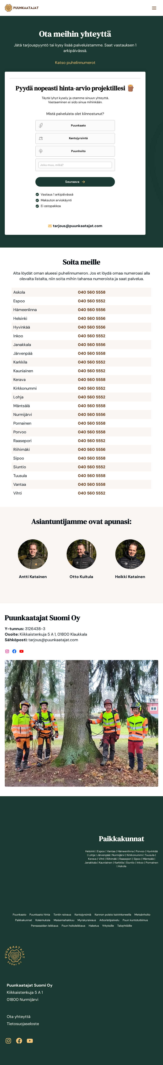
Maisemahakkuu (63, 920)
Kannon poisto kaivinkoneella (113, 914)
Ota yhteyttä (19, 1016)
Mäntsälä (94, 862)
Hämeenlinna (131, 851)
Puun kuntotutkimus (136, 920)
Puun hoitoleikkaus (73, 925)
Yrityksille (108, 925)
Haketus (93, 925)
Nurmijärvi (130, 855)
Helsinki (95, 851)
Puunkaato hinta (38, 914)
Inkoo (108, 866)
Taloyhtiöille (125, 925)
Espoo (106, 851)
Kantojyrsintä (82, 914)
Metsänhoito (144, 914)
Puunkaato (18, 914)
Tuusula (92, 859)
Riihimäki (123, 859)
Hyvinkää (91, 855)
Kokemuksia (42, 920)
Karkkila (138, 862)
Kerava (103, 859)
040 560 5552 (91, 301)
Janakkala (108, 862)
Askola (133, 866)
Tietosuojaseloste (23, 1023)
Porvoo (146, 851)
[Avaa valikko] (154, 8)
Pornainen (120, 866)
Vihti (113, 859)
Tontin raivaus (62, 914)
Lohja (102, 855)
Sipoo (150, 859)
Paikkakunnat (22, 920)
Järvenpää (115, 855)
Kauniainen (124, 862)
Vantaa (116, 851)
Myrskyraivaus (86, 920)
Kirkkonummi (147, 855)
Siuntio (149, 862)
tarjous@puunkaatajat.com (77, 226)
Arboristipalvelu (109, 920)
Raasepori (137, 859)
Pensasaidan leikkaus (43, 925)
